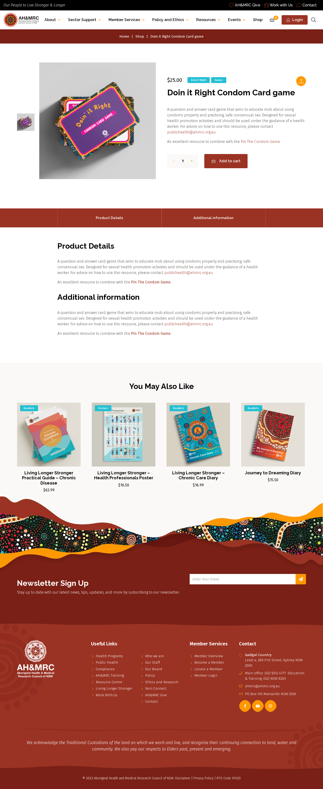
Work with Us (281, 5)
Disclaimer (182, 778)
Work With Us (106, 695)
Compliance (105, 669)
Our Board (153, 669)
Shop (257, 20)
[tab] (109, 217)
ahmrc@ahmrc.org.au (262, 686)
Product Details (109, 218)
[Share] (301, 81)
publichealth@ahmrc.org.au (191, 132)
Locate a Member (208, 669)
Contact (309, 5)
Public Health (107, 662)
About (50, 20)
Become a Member (209, 662)
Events (234, 20)
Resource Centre (109, 682)
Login (297, 20)
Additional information (213, 218)
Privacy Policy (203, 778)
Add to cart (229, 161)
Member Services (124, 20)
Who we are (154, 656)
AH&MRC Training (110, 675)
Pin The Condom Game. (261, 141)
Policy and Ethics (168, 20)
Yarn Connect (155, 688)
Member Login (205, 675)
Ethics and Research (161, 682)
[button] (73, 410)
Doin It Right (198, 80)
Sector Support (82, 20)
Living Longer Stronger (114, 688)
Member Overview (208, 656)
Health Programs (109, 656)
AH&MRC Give (247, 5)
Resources (206, 20)
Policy (150, 675)
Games (219, 80)
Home (124, 36)
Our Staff (152, 662)
